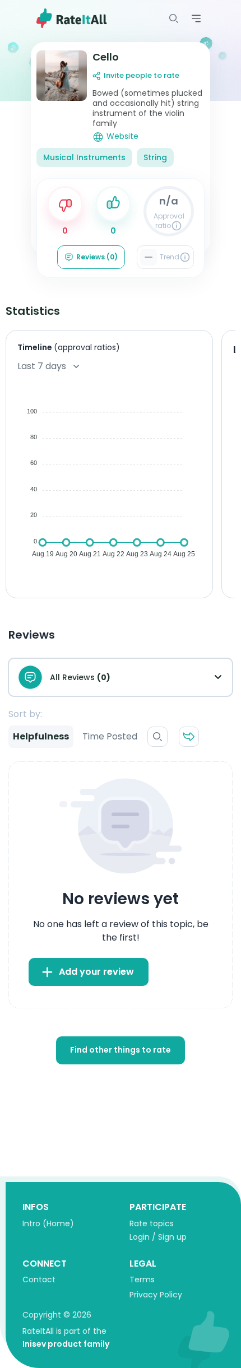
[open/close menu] (173, 18)
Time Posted (109, 736)
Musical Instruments (84, 157)
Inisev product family (65, 1344)
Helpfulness (41, 736)
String (155, 157)
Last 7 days (41, 366)
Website (122, 136)
